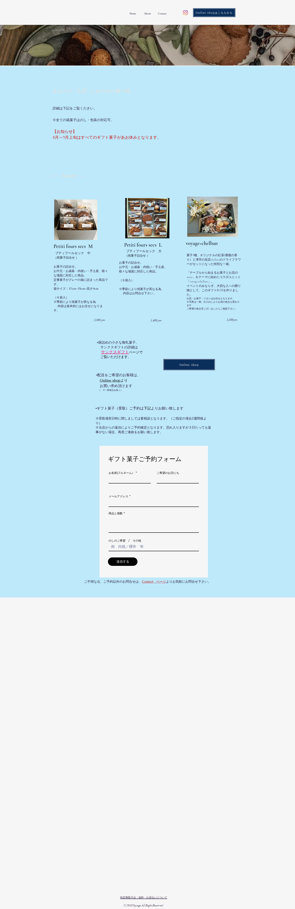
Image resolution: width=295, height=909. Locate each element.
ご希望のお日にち (168, 472)
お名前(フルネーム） (122, 472)
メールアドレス (118, 496)
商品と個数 (116, 513)
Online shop (110, 380)
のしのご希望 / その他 (125, 540)
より (124, 380)
